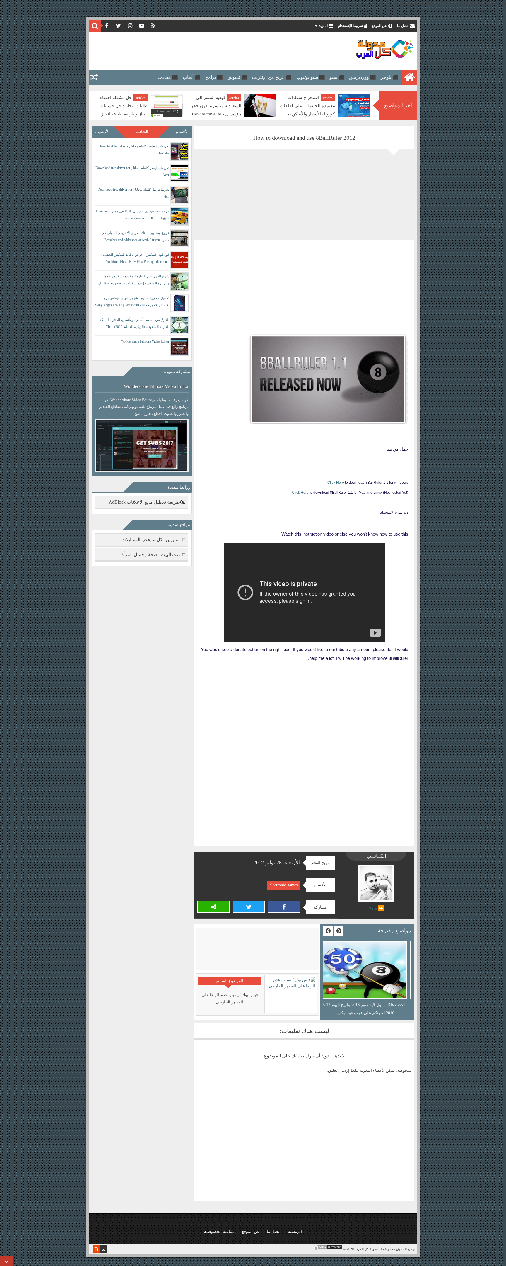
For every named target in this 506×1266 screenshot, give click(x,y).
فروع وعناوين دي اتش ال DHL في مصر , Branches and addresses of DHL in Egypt (132, 214)
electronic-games (284, 885)
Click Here (335, 482)
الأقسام (182, 132)
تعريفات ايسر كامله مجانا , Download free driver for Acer (132, 171)
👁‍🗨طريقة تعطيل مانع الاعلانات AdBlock (147, 502)
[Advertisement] (198, 51)
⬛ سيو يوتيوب (310, 77)
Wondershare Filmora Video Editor (145, 341)
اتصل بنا (402, 26)
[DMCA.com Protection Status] (327, 1249)
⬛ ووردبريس (362, 77)
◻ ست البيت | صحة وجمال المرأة (153, 554)
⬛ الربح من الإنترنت (272, 77)
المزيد (323, 26)
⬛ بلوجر (389, 77)
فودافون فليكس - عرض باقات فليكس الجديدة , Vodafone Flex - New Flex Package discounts (135, 258)
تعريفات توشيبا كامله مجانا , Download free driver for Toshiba (133, 149)
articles (328, 98)
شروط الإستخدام (350, 26)
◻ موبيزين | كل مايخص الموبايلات (154, 539)
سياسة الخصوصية (219, 1231)
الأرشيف (102, 132)
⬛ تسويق (237, 77)
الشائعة (142, 132)
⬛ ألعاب (192, 77)
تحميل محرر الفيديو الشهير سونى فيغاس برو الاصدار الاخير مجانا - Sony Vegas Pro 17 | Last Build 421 (132, 302)
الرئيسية (295, 1231)
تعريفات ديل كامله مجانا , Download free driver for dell (133, 193)
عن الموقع (379, 26)
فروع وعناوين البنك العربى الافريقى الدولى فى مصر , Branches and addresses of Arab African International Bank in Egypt (135, 237)
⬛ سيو (337, 77)
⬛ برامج (214, 77)
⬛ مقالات (168, 77)
